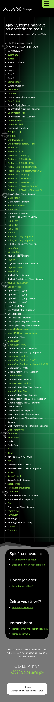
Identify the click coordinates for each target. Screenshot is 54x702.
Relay (10, 452)
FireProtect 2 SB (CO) (18, 174)
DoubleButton (15, 120)
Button (11, 58)
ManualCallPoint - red (18, 329)
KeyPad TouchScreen (18, 282)
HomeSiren (13, 209)
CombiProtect (14, 81)
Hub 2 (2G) (13, 221)
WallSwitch (13, 526)
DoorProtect (14, 101)
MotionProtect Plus (17, 391)
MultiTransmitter (16, 429)
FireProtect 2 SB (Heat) (19, 178)
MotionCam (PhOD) (17, 344)
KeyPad (11, 259)
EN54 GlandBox (15, 139)
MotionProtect (15, 375)
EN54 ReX (12, 136)
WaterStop (13, 530)
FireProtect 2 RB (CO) (18, 155)
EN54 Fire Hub (14, 132)
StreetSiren (13, 491)
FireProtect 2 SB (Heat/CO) (21, 182)
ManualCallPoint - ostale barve (23, 333)
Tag (9, 503)
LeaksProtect (14, 286)
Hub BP (11, 232)
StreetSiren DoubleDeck (19, 487)
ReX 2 (10, 460)
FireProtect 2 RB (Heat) (19, 159)
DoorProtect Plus (16, 112)
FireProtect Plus (15, 151)
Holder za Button (16, 205)
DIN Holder (13, 89)
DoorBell (12, 93)
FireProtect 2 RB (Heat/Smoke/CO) (25, 170)
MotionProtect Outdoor (19, 383)
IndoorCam (13, 248)
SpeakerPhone (15, 483)
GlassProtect (14, 197)
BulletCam (13, 54)
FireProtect (13, 147)
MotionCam (13, 340)
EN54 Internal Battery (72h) (21, 143)
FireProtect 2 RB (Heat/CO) (21, 163)
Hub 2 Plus (13, 228)
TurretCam (13, 514)
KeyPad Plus (14, 271)
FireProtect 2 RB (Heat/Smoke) (23, 166)
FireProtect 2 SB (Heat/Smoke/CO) (25, 190)
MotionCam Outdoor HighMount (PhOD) (28, 364)
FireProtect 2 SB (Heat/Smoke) (23, 186)
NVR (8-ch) (13, 433)
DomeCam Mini (15, 124)
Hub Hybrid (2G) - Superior (20, 236)
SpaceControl (14, 476)
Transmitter (13, 510)
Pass (10, 449)
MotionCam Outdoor (18, 356)
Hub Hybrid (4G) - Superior (20, 240)
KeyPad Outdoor (16, 267)
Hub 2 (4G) (13, 224)
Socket (11, 472)
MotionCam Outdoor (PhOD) (22, 360)
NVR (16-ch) (13, 437)
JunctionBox (14, 252)
